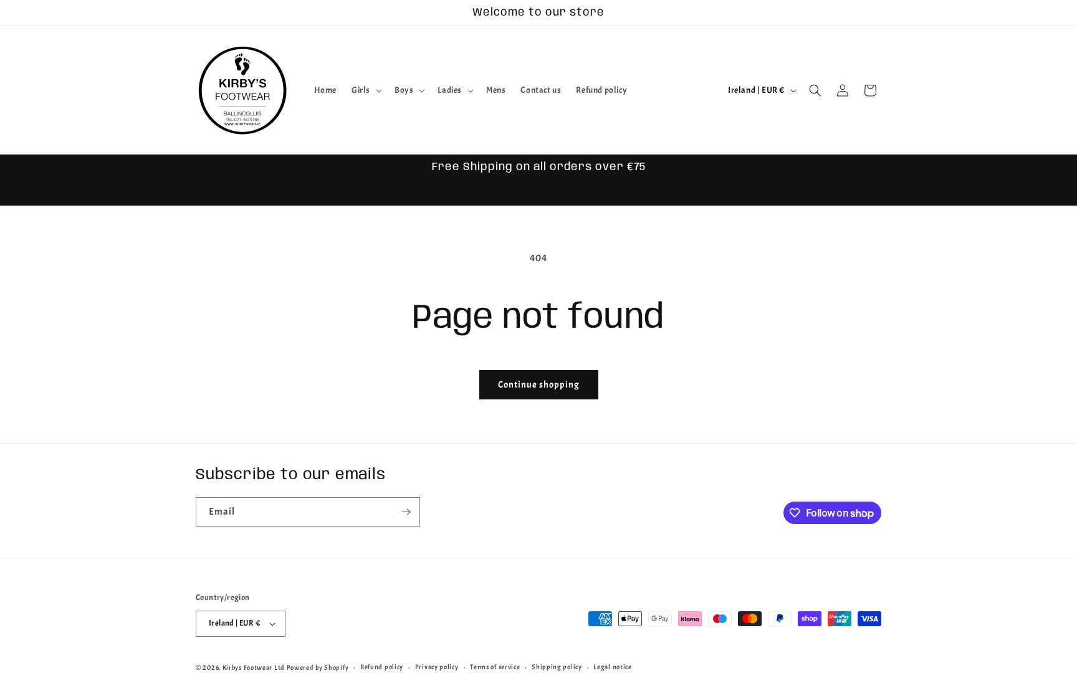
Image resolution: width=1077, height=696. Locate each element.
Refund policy (381, 666)
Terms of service (495, 666)
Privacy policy (437, 666)
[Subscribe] (405, 512)
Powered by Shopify (318, 667)
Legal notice (612, 666)
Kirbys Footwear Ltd (254, 667)
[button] (365, 90)
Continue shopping (539, 385)
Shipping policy (557, 666)
